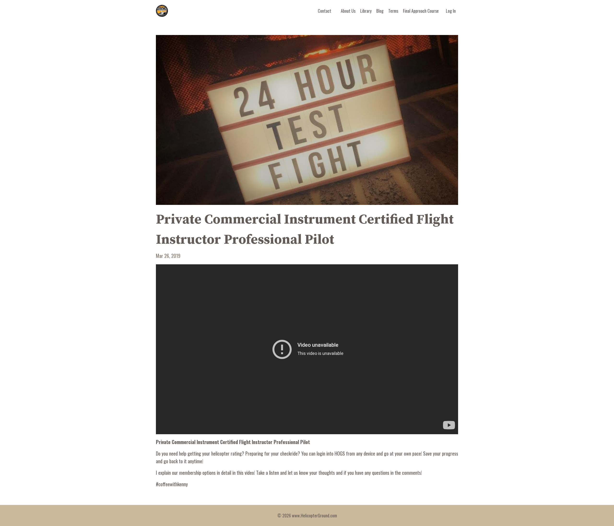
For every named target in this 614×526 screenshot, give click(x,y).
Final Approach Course (421, 11)
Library (366, 11)
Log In (451, 11)
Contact (324, 11)
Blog (380, 11)
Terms (393, 11)
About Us (348, 11)
